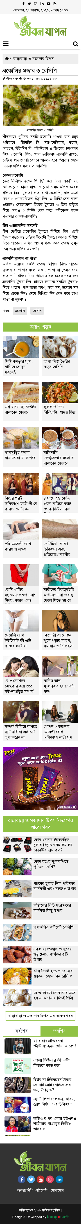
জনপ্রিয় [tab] (59, 1031)
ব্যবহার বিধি (24, 1190)
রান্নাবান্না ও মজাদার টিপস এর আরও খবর (40, 1015)
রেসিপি (37, 311)
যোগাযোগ (57, 1190)
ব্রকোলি (20, 311)
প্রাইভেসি (41, 1190)
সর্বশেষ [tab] (22, 1031)
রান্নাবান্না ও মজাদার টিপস (33, 58)
